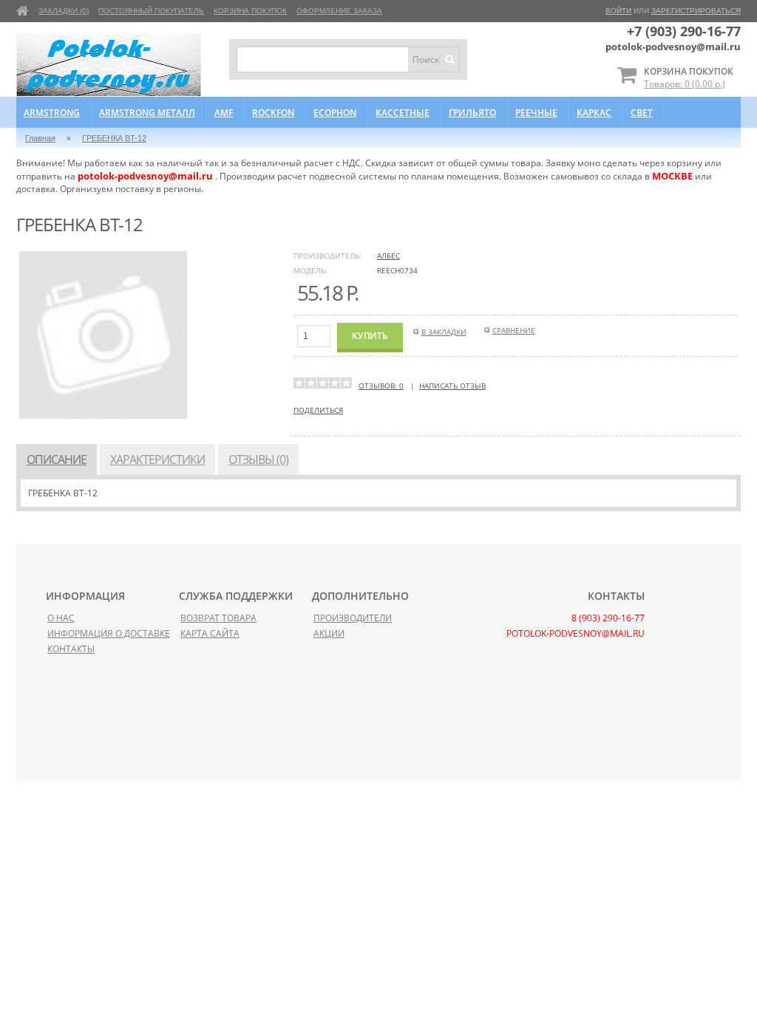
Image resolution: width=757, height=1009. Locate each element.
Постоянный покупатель (151, 11)
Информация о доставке (108, 633)
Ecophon (334, 112)
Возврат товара (218, 618)
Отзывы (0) (258, 459)
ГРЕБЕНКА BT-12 (114, 138)
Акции (328, 633)
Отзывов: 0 (381, 385)
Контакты (71, 649)
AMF (223, 112)
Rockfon (273, 112)
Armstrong (52, 112)
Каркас (594, 112)
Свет (642, 112)
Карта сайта (210, 633)
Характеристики (157, 459)
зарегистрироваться (696, 11)
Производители (352, 618)
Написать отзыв (452, 385)
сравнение (513, 330)
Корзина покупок (250, 11)
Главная (40, 138)
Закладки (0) (63, 11)
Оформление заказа (339, 11)
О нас (61, 618)
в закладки (443, 331)
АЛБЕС (388, 255)
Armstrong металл (147, 112)
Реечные (536, 112)
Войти (618, 11)
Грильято (472, 112)
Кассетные (403, 112)
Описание (56, 459)
